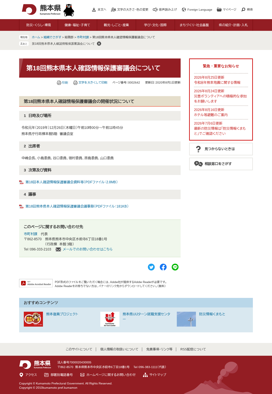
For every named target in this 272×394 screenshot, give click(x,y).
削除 (99, 43)
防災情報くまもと (212, 314)
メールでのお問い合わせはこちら (88, 249)
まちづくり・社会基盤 (194, 25)
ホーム (36, 37)
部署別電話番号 (62, 375)
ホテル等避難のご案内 (211, 115)
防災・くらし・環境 (38, 25)
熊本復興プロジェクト (62, 314)
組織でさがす (52, 37)
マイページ (229, 9)
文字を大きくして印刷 (92, 82)
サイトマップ (157, 375)
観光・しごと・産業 (116, 25)
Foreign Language (199, 9)
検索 (250, 9)
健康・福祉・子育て (77, 25)
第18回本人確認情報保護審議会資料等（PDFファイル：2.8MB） (72, 182)
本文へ (102, 9)
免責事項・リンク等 (159, 349)
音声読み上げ (168, 9)
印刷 (65, 82)
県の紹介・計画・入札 (233, 25)
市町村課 (83, 37)
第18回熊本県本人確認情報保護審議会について (63, 43)
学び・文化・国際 (155, 25)
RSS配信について (193, 349)
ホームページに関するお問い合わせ (111, 375)
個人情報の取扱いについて (119, 349)
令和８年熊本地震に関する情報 (217, 82)
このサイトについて (79, 349)
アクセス (31, 375)
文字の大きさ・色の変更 (132, 9)
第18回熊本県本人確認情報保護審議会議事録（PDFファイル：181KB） (77, 206)
